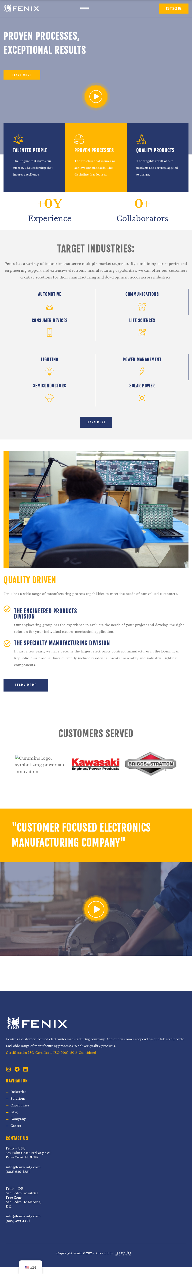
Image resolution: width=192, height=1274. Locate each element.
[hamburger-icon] (85, 8)
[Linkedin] (25, 1069)
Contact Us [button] (173, 8)
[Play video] (96, 96)
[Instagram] (8, 1069)
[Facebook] (17, 1069)
